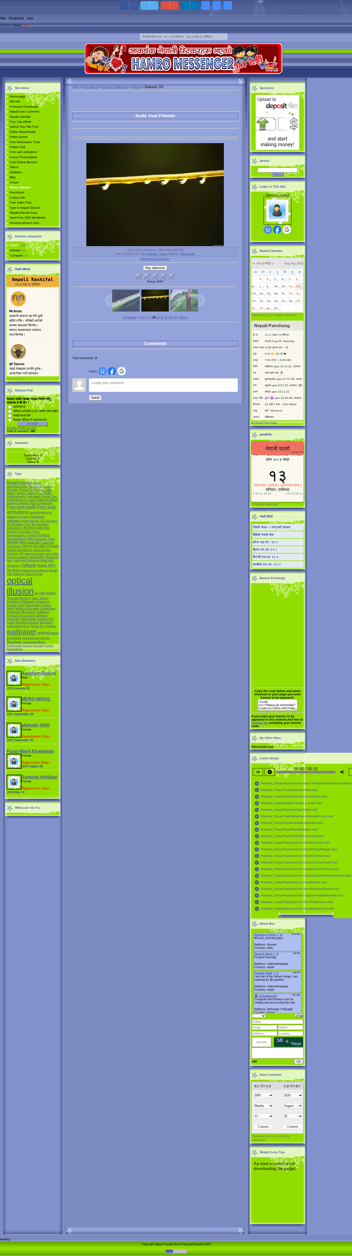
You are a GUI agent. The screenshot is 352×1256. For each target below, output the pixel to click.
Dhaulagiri (14, 642)
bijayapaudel (188, 253)
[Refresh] (297, 1015)
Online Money (30, 521)
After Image (47, 593)
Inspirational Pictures (36, 638)
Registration (16, 17)
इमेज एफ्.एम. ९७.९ (265, 542)
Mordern (25, 598)
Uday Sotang (40, 598)
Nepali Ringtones (20, 550)
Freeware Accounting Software (27, 615)
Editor (10, 608)
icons (21, 605)
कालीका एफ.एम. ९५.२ (267, 564)
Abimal (54, 633)
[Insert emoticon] (301, 1015)
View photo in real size (155, 258)
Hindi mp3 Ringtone (27, 560)
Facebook (22, 557)
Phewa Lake (43, 489)
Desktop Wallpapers (115, 86)
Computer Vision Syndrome (34, 503)
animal (43, 632)
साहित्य (42, 546)
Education (32, 608)
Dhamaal (12, 598)
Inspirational (15, 649)
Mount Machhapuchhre (24, 484)
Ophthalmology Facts (21, 499)
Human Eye (49, 496)
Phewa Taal (26, 489)
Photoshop (33, 605)
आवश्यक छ (19, 406)
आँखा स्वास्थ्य (29, 528)
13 (170, 317)
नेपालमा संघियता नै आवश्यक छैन (30, 419)
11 (162, 317)
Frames (46, 605)
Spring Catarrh (26, 493)
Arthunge (33, 622)
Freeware (25, 483)
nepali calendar (285, 315)
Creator (12, 605)
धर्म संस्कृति (53, 546)
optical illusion (20, 586)
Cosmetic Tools (44, 539)
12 (166, 317)
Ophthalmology (17, 496)
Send (95, 398)
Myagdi (20, 622)
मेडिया (23, 542)
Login (30, 17)
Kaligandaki (14, 645)
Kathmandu (28, 619)
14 (174, 317)
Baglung (46, 622)
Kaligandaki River (18, 626)
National (18, 574)
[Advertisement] (137, 132)
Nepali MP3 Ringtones (44, 557)
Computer (16, 255)
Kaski (32, 512)
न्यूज (21, 553)
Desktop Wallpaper (21, 602)
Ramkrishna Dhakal (34, 570)
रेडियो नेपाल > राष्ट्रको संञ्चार (272, 527)
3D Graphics (48, 521)
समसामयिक (13, 542)
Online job (42, 499)
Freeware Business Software (28, 612)
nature (28, 565)
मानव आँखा (43, 528)
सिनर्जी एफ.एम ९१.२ (266, 556)
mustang (38, 645)
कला (35, 546)
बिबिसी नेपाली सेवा (263, 534)
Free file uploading (36, 524)
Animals (15, 250)
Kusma (27, 645)
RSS (26, 25)
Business (35, 486)
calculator (34, 496)
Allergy (11, 493)
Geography (47, 608)
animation (14, 528)
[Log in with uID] (102, 371)
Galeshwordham (34, 642)
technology (14, 546)
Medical (20, 608)
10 (158, 317)
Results (12, 427)
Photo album (90, 86)
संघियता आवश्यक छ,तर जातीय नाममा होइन (35, 411)
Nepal (12, 482)
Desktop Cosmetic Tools (23, 531)
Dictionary (13, 619)
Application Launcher (40, 542)
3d (36, 593)
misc (10, 560)
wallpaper (21, 631)
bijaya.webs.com (262, 746)
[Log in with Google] (121, 371)
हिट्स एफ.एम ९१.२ (265, 549)
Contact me (259, 722)
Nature (14, 245)
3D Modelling (15, 524)
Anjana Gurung (34, 553)
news (49, 553)
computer (14, 638)
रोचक (30, 539)
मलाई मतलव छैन (22, 415)
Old (39, 574)
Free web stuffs (21, 507)
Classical (30, 574)
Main (3, 17)
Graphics (43, 602)
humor (49, 645)
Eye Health (44, 493)
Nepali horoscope (17, 379)
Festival (31, 535)
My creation (48, 626)
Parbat (35, 626)
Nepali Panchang (265, 422)
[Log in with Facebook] (112, 371)
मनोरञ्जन (27, 546)
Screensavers (16, 535)
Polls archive (27, 427)
